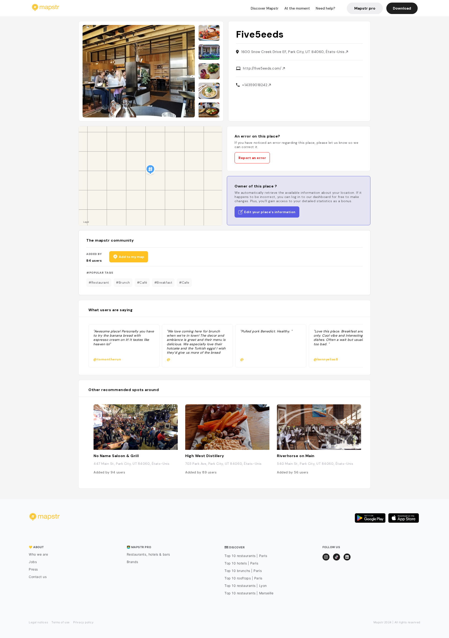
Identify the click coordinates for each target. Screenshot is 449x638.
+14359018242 (255, 85)
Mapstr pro (364, 8)
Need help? (325, 8)
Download (402, 8)
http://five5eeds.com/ (262, 68)
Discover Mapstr (265, 8)
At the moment (297, 8)
